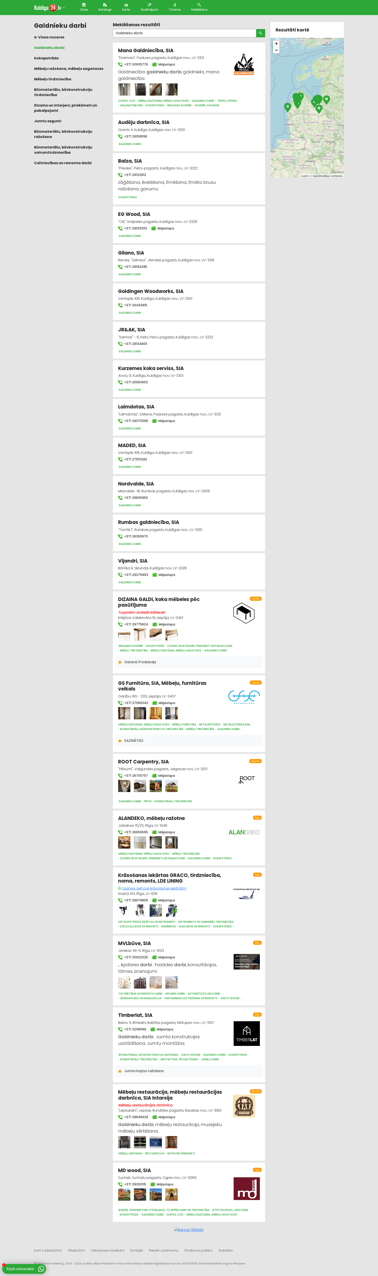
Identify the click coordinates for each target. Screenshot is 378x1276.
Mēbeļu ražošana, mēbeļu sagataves (68, 68)
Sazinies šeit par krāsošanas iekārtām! (154, 888)
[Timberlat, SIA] (247, 1031)
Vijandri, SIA (132, 561)
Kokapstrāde (46, 58)
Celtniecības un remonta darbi (63, 162)
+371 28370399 (135, 421)
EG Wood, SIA (134, 214)
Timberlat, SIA (135, 1015)
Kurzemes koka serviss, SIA (151, 368)
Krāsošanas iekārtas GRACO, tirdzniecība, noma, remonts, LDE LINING (169, 878)
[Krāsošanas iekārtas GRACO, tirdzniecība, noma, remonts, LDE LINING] (124, 910)
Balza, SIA (130, 161)
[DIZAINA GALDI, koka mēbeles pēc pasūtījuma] (124, 635)
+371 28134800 (135, 344)
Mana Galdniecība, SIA (145, 50)
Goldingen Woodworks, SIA (151, 291)
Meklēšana (199, 9)
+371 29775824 (135, 624)
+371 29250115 (134, 1184)
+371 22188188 (134, 1029)
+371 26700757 (135, 775)
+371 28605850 (135, 498)
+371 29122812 (134, 175)
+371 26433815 (135, 305)
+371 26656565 (135, 832)
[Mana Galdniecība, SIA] (124, 89)
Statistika (226, 1250)
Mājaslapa (166, 64)
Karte (126, 9)
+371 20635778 (135, 64)
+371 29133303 (135, 228)
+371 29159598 (135, 136)
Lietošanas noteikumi (107, 1250)
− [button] (276, 50)
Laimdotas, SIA (136, 406)
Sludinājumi (149, 9)
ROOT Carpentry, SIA (143, 761)
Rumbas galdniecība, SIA (148, 522)
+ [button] (276, 43)
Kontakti (136, 1250)
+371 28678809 (135, 900)
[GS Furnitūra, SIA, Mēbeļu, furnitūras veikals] (124, 713)
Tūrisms (175, 9)
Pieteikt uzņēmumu (163, 1250)
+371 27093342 (135, 703)
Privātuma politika (198, 1250)
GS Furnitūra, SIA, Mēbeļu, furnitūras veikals (162, 686)
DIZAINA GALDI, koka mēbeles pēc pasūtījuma (159, 602)
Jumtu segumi (47, 121)
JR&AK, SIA (131, 329)
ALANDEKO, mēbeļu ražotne (151, 818)
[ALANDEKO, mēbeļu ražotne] (124, 842)
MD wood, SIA (134, 1170)
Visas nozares (51, 37)
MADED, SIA (132, 445)
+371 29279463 (135, 575)
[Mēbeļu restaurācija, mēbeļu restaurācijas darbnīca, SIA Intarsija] (124, 1142)
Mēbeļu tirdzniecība (52, 79)
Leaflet (304, 175)
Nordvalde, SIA (136, 483)
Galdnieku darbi (49, 47)
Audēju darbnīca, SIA (144, 122)
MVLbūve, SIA (134, 943)
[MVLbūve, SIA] (124, 982)
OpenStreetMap (321, 175)
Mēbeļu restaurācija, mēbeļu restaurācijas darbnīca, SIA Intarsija (170, 1095)
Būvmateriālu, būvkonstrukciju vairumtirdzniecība (63, 150)
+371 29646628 (135, 1117)
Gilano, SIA (131, 253)
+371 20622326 (135, 957)
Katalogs (105, 9)
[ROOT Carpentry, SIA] (124, 786)
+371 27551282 (135, 459)
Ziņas (84, 9)
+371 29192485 (135, 267)
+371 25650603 (135, 382)
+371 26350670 (135, 536)
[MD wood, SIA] (124, 1194)
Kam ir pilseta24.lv (48, 1250)
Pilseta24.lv (76, 1250)
